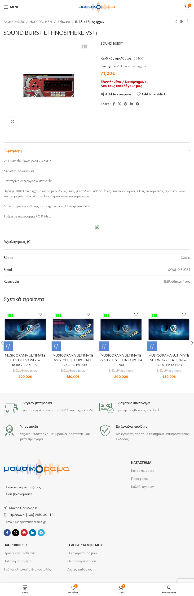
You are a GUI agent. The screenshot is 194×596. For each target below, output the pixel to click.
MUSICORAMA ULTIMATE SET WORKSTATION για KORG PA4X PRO (169, 359)
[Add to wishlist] (40, 314)
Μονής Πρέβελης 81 (24, 508)
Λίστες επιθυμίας (79, 569)
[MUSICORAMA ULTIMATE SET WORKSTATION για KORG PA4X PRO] (169, 329)
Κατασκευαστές (142, 470)
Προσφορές (139, 478)
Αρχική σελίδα (14, 21)
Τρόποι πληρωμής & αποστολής (27, 569)
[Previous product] (176, 22)
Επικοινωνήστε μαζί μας (23, 487)
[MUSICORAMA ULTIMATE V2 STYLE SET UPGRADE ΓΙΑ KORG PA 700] (73, 329)
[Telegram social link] (137, 104)
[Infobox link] (49, 408)
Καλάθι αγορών (142, 486)
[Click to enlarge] (12, 121)
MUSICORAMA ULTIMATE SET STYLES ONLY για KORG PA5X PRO (25, 359)
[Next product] (187, 22)
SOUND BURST (112, 43)
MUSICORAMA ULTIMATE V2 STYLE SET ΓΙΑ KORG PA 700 (120, 359)
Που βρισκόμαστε (19, 494)
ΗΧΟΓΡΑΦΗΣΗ (41, 21)
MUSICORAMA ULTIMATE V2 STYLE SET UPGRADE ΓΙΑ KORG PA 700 (73, 359)
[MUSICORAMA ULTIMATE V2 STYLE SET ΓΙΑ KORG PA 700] (121, 329)
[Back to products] (182, 22)
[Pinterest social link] (126, 104)
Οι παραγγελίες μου (81, 561)
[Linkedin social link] (131, 104)
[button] (8, 346)
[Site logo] (97, 6)
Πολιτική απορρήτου (18, 561)
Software (63, 21)
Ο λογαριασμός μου (82, 553)
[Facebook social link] (113, 104)
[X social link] (119, 104)
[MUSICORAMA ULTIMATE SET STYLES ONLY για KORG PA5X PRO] (25, 329)
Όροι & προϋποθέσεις (19, 553)
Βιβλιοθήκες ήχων (90, 21)
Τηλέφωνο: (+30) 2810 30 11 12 (32, 514)
